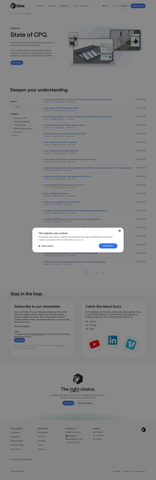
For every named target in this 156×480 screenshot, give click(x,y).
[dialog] (78, 240)
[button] (46, 246)
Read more (79, 239)
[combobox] (120, 230)
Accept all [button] (108, 246)
